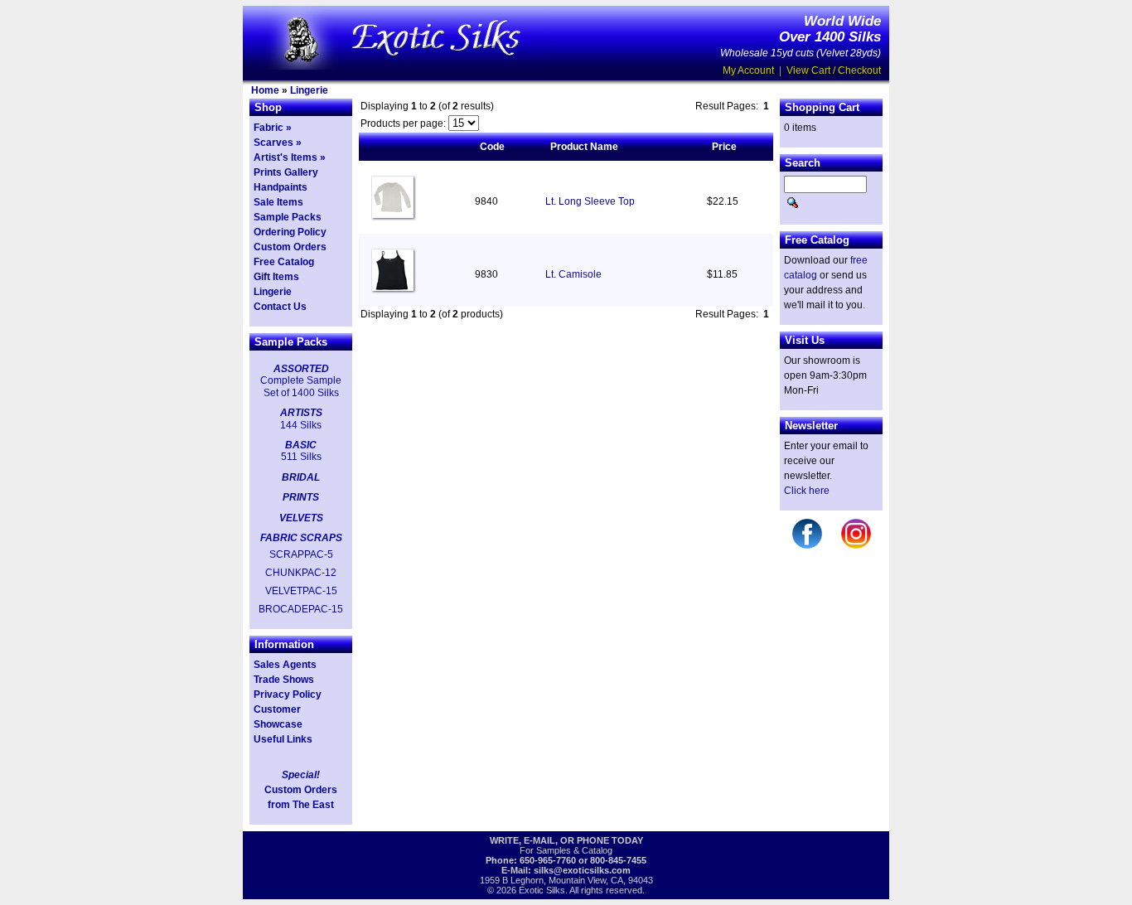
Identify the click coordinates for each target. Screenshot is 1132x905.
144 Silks (301, 425)
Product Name (584, 146)
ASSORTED (301, 369)
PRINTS (301, 497)
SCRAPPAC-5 (301, 554)
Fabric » (273, 127)
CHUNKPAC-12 (300, 572)
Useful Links (283, 739)
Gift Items (276, 277)
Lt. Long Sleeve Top (590, 201)
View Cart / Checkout (833, 70)
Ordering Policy (290, 232)
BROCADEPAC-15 (301, 609)
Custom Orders (290, 247)
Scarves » (278, 142)
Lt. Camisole (573, 274)
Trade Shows (284, 679)
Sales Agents (285, 664)
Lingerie (309, 90)
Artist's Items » (290, 157)
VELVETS (301, 518)
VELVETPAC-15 (301, 591)
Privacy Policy (288, 694)
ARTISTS (301, 413)
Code (492, 146)
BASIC (301, 445)
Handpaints (280, 187)
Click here (807, 490)
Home (265, 90)
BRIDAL (301, 477)
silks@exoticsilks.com (582, 870)
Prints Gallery (286, 172)
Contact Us (280, 306)
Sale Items (278, 202)
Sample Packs (288, 217)
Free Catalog (284, 262)
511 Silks (301, 456)
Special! (301, 775)
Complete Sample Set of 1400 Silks (300, 386)
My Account (748, 70)
